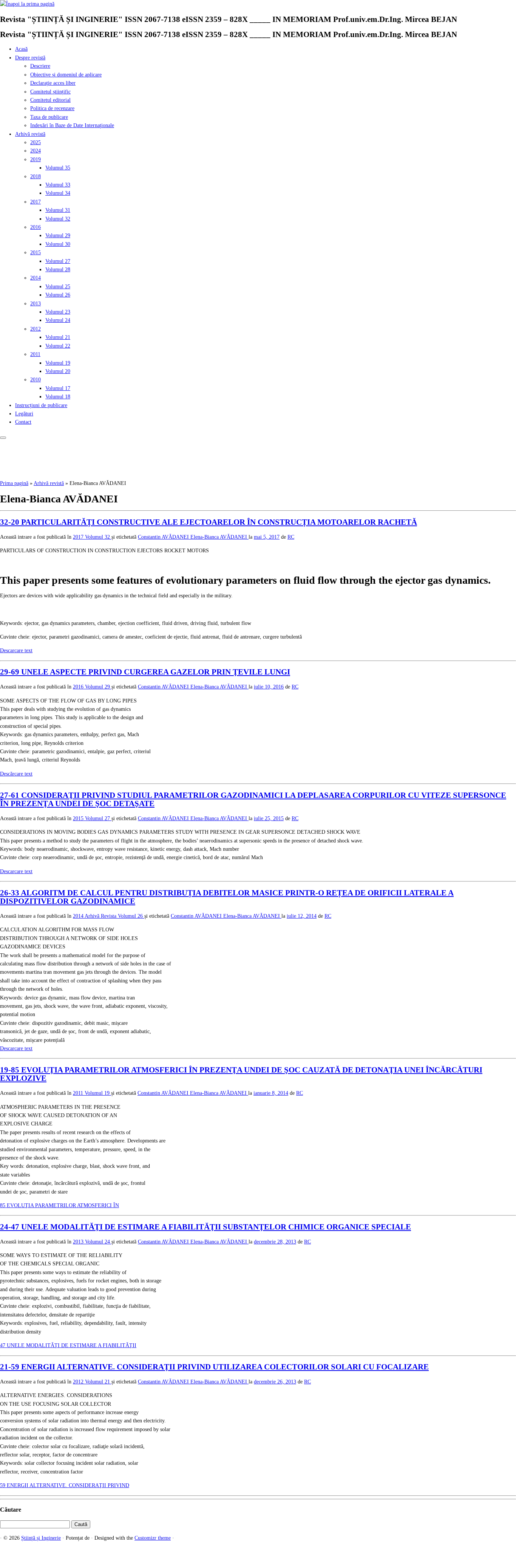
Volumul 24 (57, 320)
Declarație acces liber (53, 83)
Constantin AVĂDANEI (164, 537)
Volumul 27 (57, 261)
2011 (35, 354)
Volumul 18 (57, 396)
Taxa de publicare (49, 117)
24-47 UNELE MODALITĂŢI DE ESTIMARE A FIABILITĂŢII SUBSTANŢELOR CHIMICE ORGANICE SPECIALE (205, 1226)
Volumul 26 (57, 295)
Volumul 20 (57, 371)
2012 (35, 329)
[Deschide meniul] (3, 438)
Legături (24, 414)
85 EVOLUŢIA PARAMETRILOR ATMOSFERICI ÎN (59, 1205)
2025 (35, 142)
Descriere (40, 66)
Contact (23, 422)
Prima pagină (14, 483)
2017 (35, 202)
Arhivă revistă (30, 134)
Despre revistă (30, 58)
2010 (35, 379)
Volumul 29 (57, 235)
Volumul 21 (57, 337)
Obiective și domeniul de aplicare (66, 75)
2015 (35, 252)
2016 (35, 227)
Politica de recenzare (52, 108)
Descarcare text (16, 650)
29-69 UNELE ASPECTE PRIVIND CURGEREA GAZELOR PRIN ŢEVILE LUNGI (145, 671)
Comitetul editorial (50, 100)
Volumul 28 (57, 269)
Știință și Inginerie (41, 1538)
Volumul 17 (57, 388)
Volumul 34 (57, 193)
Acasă (21, 49)
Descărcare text (16, 774)
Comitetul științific (50, 92)
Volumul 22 (57, 346)
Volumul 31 (57, 210)
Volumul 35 (57, 168)
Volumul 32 (57, 219)
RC (290, 537)
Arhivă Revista (101, 916)
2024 (35, 151)
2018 (35, 176)
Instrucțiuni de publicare (41, 405)
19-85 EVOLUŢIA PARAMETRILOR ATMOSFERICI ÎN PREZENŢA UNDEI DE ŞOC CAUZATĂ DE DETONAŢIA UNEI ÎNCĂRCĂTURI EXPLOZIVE (241, 1074)
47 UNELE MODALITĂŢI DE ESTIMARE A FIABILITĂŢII (68, 1345)
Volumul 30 (57, 244)
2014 (35, 278)
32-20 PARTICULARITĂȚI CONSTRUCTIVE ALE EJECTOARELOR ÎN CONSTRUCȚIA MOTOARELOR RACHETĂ (208, 522)
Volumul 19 (57, 363)
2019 (35, 159)
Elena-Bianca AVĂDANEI (219, 537)
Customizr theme (152, 1538)
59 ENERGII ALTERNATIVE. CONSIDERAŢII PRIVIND (64, 1485)
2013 (35, 303)
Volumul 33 (57, 185)
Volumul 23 (57, 312)
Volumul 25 (57, 286)
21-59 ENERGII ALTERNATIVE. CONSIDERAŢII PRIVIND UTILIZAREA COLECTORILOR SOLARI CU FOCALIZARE (214, 1366)
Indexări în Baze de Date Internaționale (72, 125)
